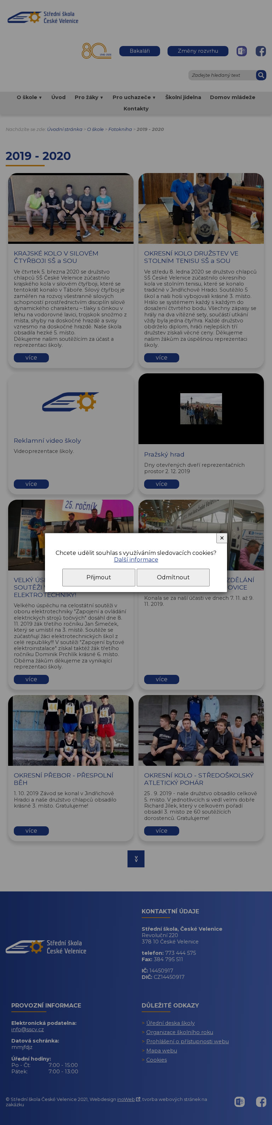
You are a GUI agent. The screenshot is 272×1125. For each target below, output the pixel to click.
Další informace (136, 559)
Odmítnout (173, 577)
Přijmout (98, 577)
